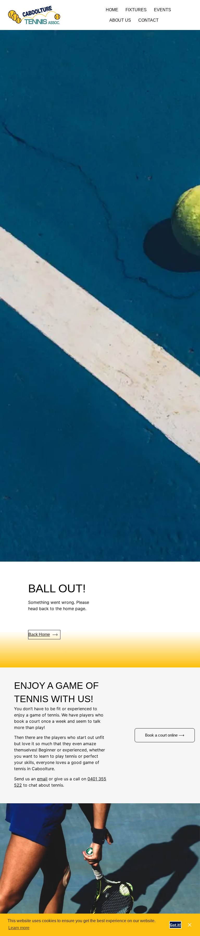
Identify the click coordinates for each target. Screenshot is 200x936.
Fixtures (136, 10)
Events (162, 10)
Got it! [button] (175, 925)
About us (120, 20)
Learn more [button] (18, 928)
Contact (148, 20)
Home (112, 10)
